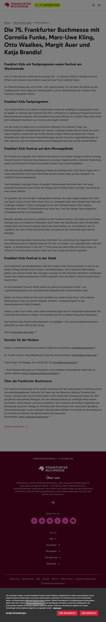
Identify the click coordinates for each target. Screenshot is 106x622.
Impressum (57, 608)
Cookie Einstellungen (16, 613)
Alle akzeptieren (67, 613)
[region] (53, 605)
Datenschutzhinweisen (35, 603)
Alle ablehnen (89, 613)
